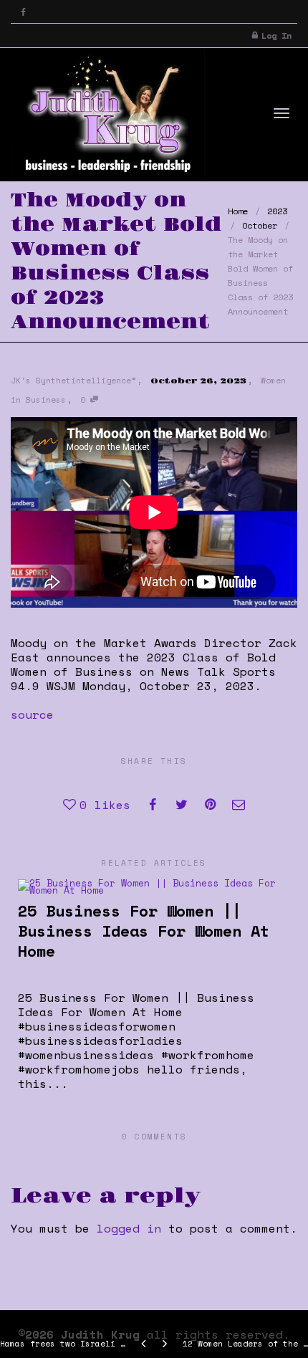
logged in (129, 1228)
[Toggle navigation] (281, 113)
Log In (276, 35)
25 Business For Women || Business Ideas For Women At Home (143, 930)
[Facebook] (23, 12)
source (32, 714)
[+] (154, 886)
